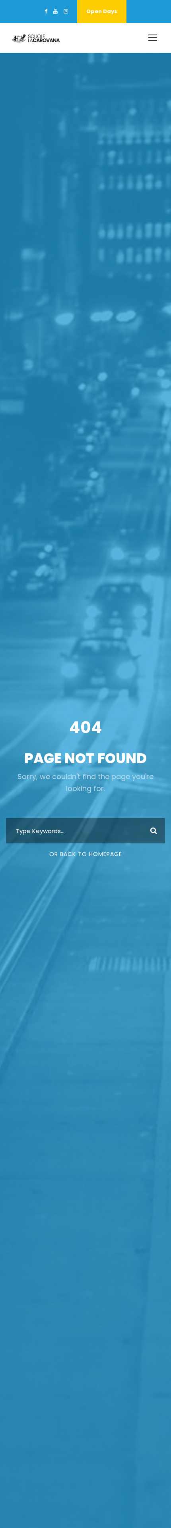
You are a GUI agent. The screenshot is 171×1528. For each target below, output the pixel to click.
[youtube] (55, 11)
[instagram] (66, 11)
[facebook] (46, 11)
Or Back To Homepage (85, 854)
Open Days (101, 11)
